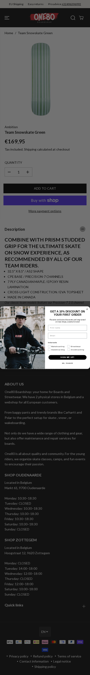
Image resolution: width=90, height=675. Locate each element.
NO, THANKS (67, 363)
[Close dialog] (87, 309)
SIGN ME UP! (67, 357)
